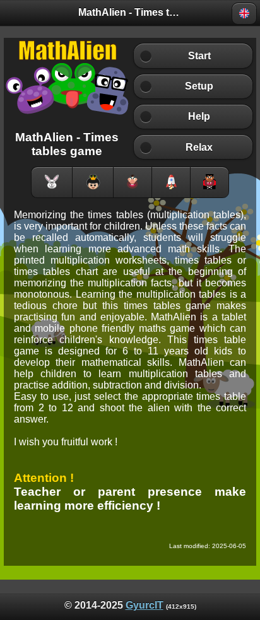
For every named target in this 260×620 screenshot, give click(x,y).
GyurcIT (144, 605)
